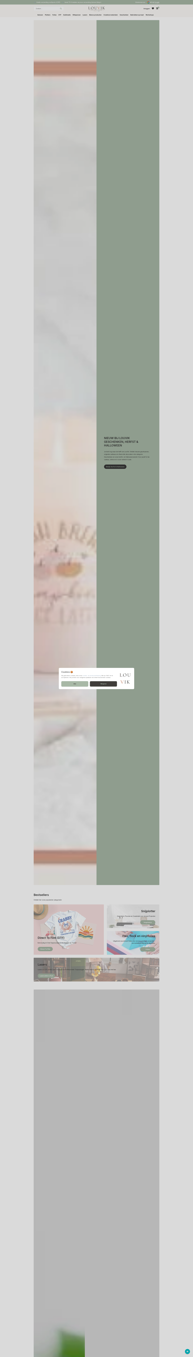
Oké (74, 684)
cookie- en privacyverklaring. (92, 675)
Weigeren (103, 684)
